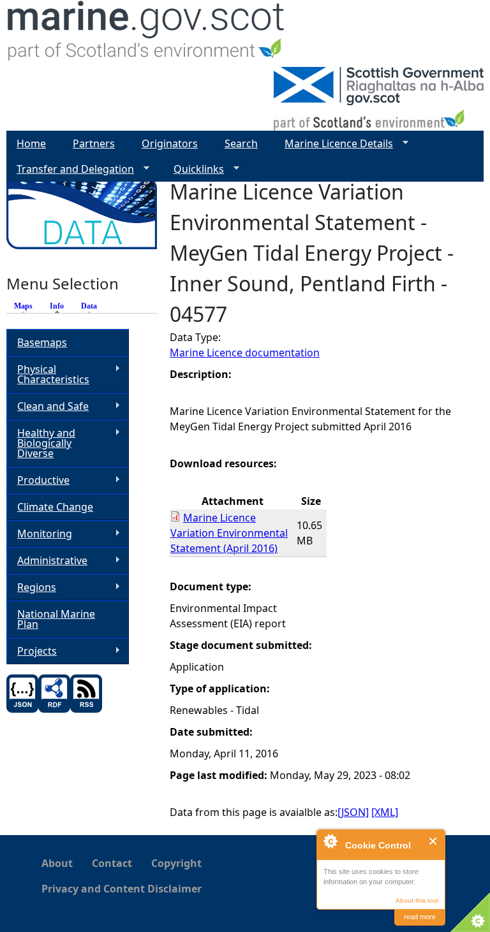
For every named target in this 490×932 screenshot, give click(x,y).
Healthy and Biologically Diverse (40, 443)
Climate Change (55, 507)
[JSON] (353, 812)
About (57, 863)
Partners (94, 143)
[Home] (146, 33)
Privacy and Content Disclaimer (121, 889)
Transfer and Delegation (70, 169)
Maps (23, 306)
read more (420, 917)
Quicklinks (193, 169)
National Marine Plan (56, 619)
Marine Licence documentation (245, 353)
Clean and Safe (47, 406)
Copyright (176, 863)
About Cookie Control (330, 841)
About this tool (417, 900)
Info (60, 306)
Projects (31, 651)
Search (241, 143)
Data (89, 306)
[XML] (384, 812)
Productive (38, 480)
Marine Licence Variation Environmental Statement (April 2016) (229, 533)
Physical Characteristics (47, 374)
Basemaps (42, 342)
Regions (31, 587)
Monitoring (39, 534)
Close (433, 841)
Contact (112, 863)
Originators (170, 143)
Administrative (46, 560)
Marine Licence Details (333, 143)
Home (31, 143)
